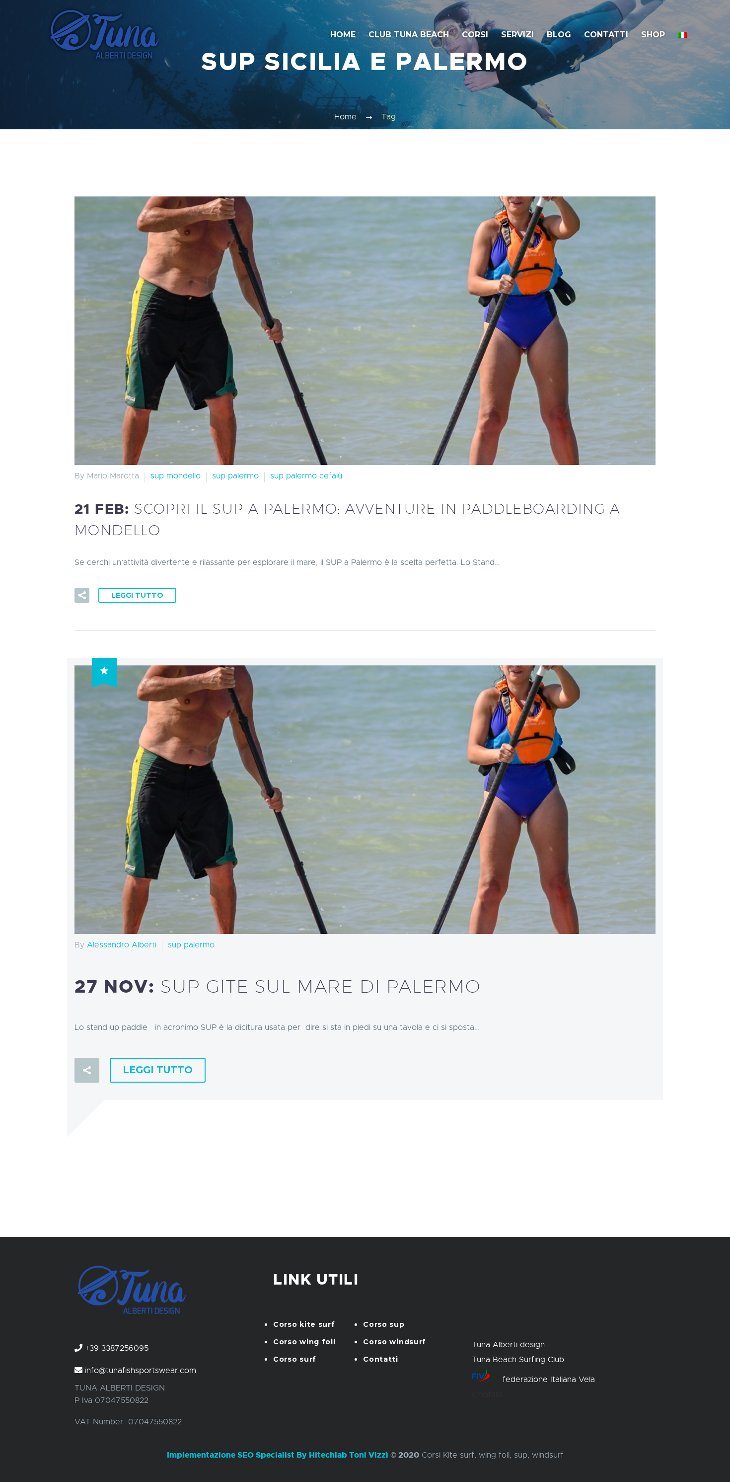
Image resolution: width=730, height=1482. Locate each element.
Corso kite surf (304, 1324)
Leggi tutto (137, 595)
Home (343, 34)
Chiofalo (487, 1394)
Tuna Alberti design (508, 1345)
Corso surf (294, 1359)
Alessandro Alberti (121, 945)
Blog (559, 34)
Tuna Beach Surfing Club (518, 1360)
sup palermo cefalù (306, 476)
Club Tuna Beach (408, 34)
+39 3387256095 (116, 1348)
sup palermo (235, 476)
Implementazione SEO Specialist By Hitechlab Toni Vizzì (277, 1455)
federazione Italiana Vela (549, 1380)
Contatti (606, 34)
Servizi (517, 34)
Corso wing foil (304, 1341)
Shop (653, 34)
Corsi (475, 34)
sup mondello (175, 476)
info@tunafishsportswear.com (140, 1371)
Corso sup (383, 1324)
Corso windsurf (394, 1341)
